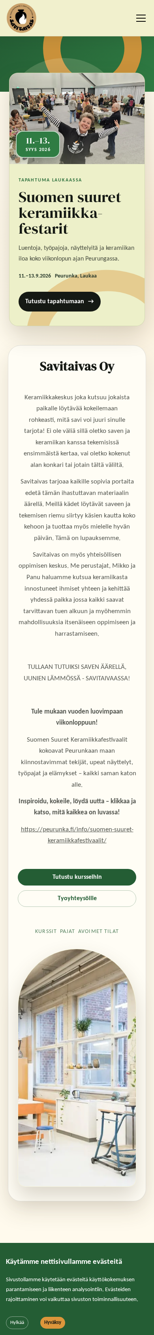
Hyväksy (52, 1322)
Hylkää (17, 1322)
